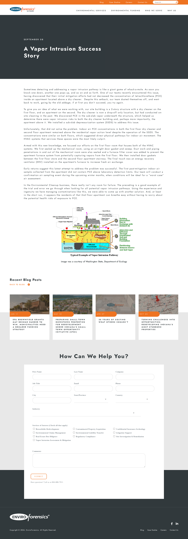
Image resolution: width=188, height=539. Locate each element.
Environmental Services (91, 10)
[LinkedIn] (177, 523)
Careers (129, 2)
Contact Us (142, 2)
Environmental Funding (125, 10)
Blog (102, 2)
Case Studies (114, 2)
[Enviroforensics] (22, 9)
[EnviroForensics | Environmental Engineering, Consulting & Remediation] (29, 518)
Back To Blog (18, 284)
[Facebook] (172, 523)
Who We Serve (153, 10)
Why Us (171, 10)
